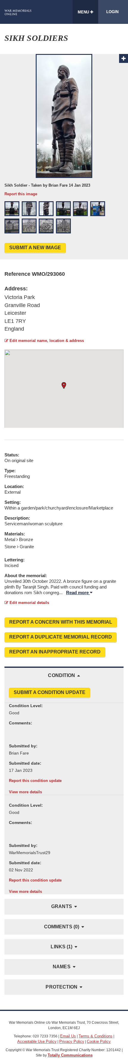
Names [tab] (62, 966)
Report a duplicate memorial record (60, 636)
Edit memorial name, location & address (46, 340)
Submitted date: (25, 763)
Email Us (68, 1036)
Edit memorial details (28, 602)
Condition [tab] (61, 675)
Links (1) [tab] (61, 946)
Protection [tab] (61, 986)
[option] (64, 125)
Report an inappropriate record (55, 651)
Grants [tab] (61, 906)
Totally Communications (70, 1055)
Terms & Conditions (96, 1036)
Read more (78, 592)
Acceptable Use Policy (37, 1041)
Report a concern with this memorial (60, 622)
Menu (84, 12)
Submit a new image (35, 247)
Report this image (20, 194)
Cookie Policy (99, 1041)
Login (112, 12)
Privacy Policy (71, 1041)
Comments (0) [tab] (61, 926)
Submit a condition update (49, 692)
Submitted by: (23, 746)
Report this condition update (35, 780)
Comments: (20, 723)
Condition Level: (26, 705)
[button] (11, 208)
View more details (25, 792)
